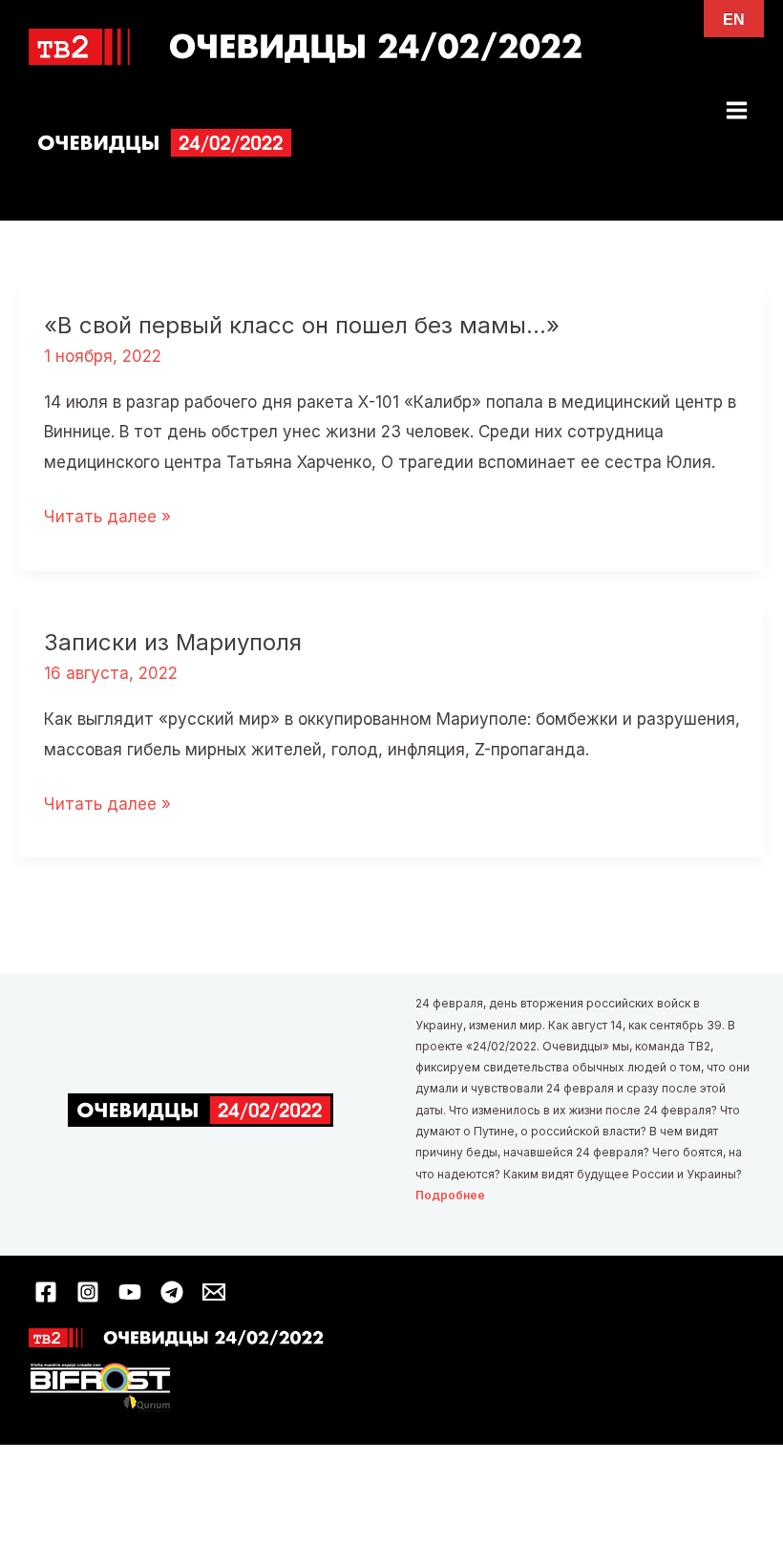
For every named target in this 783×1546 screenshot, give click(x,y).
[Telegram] (172, 1292)
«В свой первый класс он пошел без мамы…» (302, 325)
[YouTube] (130, 1292)
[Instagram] (88, 1292)
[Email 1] (214, 1292)
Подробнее (450, 1195)
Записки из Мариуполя (173, 642)
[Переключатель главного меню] (737, 110)
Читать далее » (107, 519)
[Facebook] (46, 1292)
